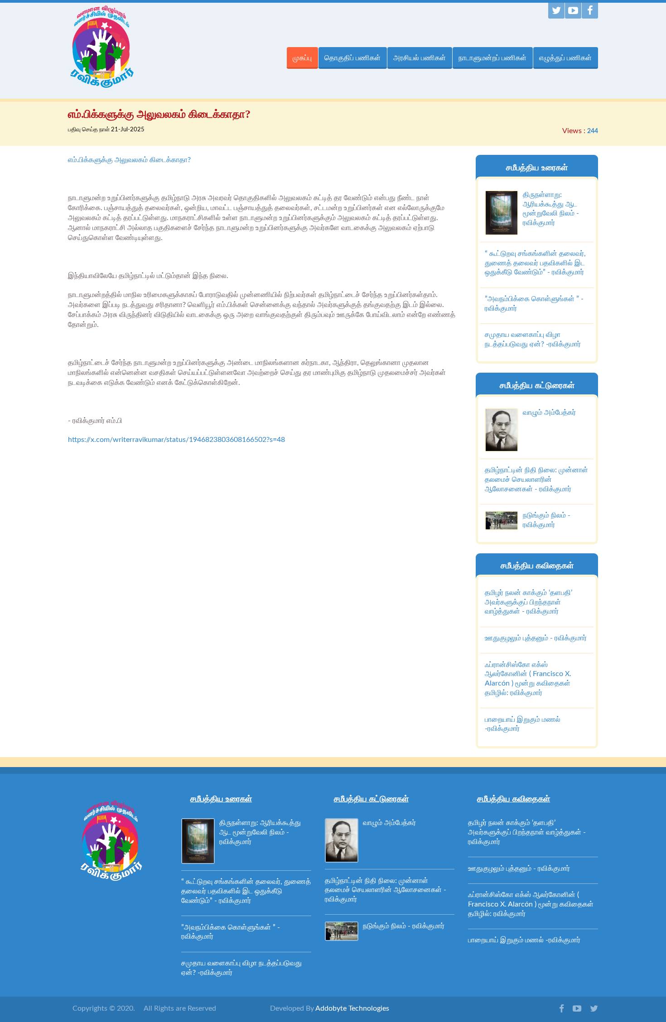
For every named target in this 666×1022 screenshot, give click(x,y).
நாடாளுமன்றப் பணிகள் (492, 58)
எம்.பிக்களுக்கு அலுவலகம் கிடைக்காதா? (129, 159)
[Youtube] (573, 11)
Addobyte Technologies (352, 1008)
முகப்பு (302, 58)
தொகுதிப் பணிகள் (352, 58)
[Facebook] (590, 11)
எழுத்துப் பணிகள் (565, 58)
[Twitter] (556, 11)
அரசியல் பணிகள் (419, 58)
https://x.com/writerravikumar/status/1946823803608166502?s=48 (176, 439)
